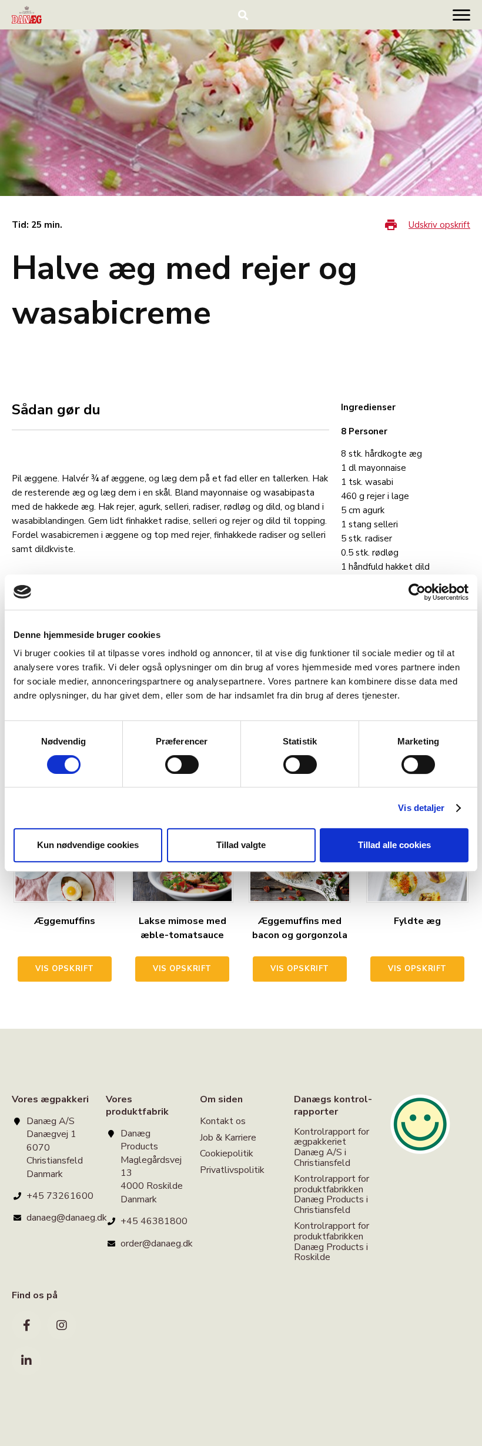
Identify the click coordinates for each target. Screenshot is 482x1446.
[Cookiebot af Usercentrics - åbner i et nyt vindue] (417, 592)
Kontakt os (223, 1122)
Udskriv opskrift (439, 225)
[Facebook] (26, 1325)
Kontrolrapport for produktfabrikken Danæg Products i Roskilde (331, 1241)
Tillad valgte (241, 845)
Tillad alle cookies (394, 845)
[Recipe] (27, 14)
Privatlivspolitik (232, 1170)
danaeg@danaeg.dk (66, 1217)
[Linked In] (26, 1360)
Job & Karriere (228, 1137)
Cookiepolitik (226, 1153)
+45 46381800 (154, 1221)
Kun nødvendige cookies (88, 845)
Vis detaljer (421, 808)
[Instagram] (61, 1325)
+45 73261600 (59, 1195)
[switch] (182, 764)
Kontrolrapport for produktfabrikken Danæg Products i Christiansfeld (331, 1194)
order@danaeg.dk (156, 1243)
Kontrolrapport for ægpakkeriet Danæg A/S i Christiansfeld (331, 1148)
